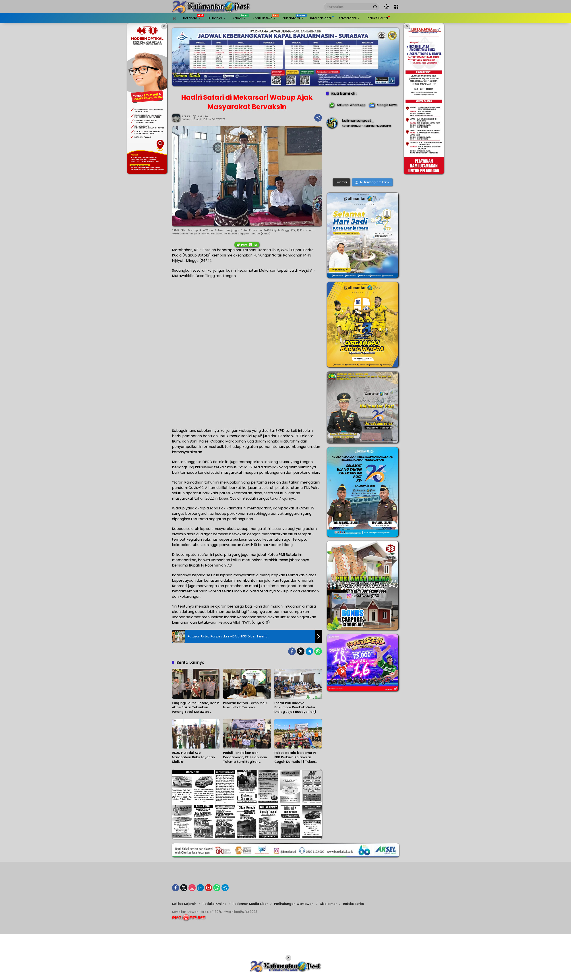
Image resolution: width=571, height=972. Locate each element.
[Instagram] (192, 887)
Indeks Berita (353, 904)
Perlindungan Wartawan (294, 904)
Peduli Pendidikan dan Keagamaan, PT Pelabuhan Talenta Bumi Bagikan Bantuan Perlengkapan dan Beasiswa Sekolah (245, 757)
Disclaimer (328, 904)
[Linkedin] (200, 887)
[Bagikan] (318, 118)
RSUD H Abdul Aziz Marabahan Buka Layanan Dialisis (193, 757)
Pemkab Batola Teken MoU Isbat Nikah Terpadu (245, 705)
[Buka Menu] (396, 6)
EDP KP (186, 116)
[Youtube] (208, 887)
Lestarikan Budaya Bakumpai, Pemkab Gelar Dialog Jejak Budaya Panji (295, 707)
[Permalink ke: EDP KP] (177, 118)
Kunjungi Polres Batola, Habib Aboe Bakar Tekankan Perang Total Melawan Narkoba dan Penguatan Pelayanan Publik (195, 707)
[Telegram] (309, 651)
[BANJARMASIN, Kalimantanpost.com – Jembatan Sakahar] (362, 154)
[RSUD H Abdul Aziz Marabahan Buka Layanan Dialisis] (195, 734)
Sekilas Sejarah (184, 904)
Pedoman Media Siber (250, 904)
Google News (387, 105)
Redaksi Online (214, 904)
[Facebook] (292, 651)
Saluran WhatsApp (351, 105)
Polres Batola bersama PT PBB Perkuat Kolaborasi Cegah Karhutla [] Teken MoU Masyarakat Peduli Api (296, 757)
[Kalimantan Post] (211, 6)
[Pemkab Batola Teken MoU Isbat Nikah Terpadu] (247, 684)
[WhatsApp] (318, 651)
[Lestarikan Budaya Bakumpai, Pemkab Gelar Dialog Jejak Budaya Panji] (298, 684)
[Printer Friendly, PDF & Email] (246, 244)
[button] (374, 6)
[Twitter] (300, 651)
